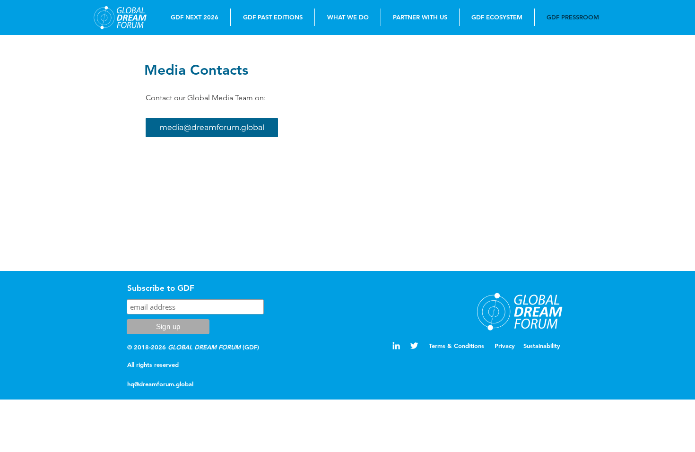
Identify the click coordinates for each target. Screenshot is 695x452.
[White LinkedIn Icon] (396, 345)
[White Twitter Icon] (414, 345)
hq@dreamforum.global (160, 384)
